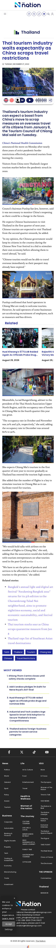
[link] (20, 347)
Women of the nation (26, 807)
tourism (31, 652)
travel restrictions (26, 658)
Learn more (8, 918)
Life (22, 763)
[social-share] (29, 13)
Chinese (8, 658)
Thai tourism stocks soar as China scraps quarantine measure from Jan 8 (30, 628)
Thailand (18, 652)
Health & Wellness (25, 797)
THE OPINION (45, 871)
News (5, 763)
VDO (41, 763)
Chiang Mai (45, 652)
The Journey (27, 816)
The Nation (41, 941)
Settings (9, 929)
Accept (8, 924)
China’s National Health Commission (22, 143)
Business (7, 815)
